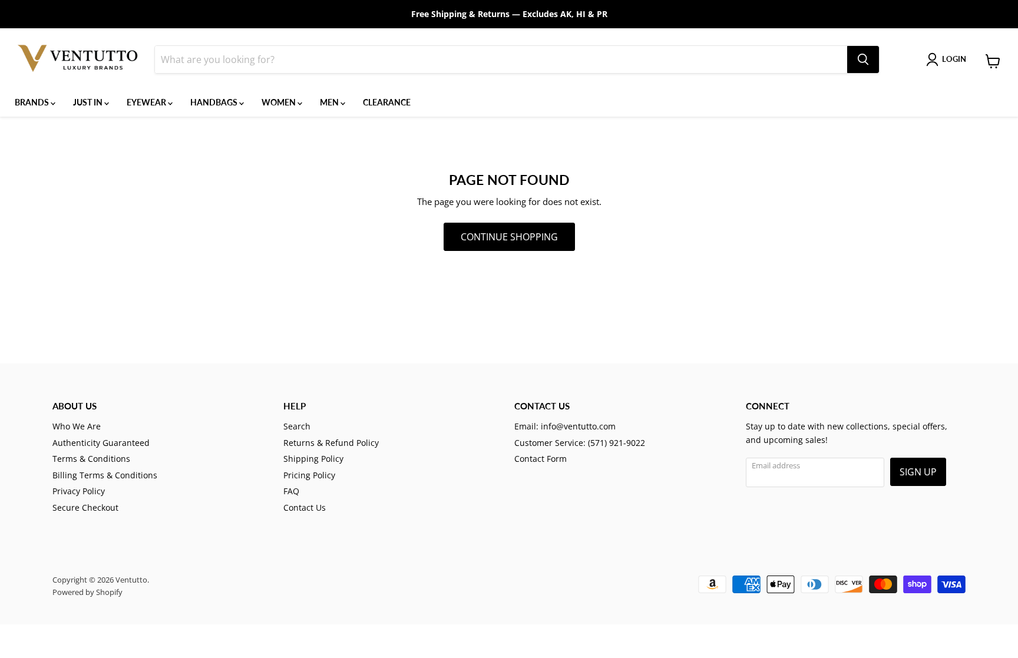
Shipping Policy (313, 458)
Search (296, 426)
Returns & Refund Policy (331, 442)
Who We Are (76, 426)
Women (280, 102)
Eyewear (147, 102)
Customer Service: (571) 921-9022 (579, 442)
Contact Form (540, 458)
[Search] (863, 59)
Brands (33, 102)
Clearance (387, 102)
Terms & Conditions (91, 458)
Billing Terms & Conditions (104, 475)
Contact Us (304, 507)
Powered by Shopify (87, 592)
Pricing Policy (309, 475)
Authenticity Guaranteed (101, 442)
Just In (88, 102)
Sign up (918, 471)
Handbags (214, 102)
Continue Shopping (509, 236)
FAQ (291, 491)
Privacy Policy (78, 491)
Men (330, 102)
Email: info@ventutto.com (565, 426)
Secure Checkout (85, 507)
